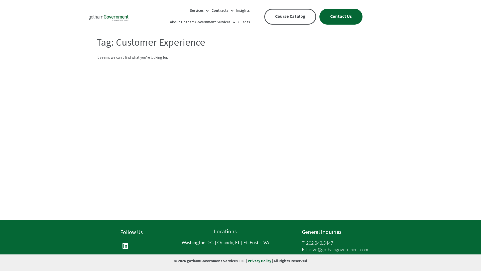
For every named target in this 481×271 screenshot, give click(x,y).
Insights (243, 10)
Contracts (219, 10)
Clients (244, 22)
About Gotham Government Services (200, 22)
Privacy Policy (259, 261)
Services (197, 10)
